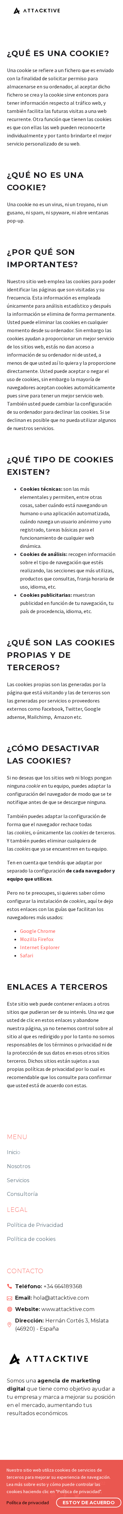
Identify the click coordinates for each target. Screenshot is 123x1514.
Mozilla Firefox (36, 939)
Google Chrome (37, 931)
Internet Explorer (40, 947)
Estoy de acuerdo (89, 1503)
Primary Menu (105, 10)
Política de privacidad (28, 1503)
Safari (26, 955)
